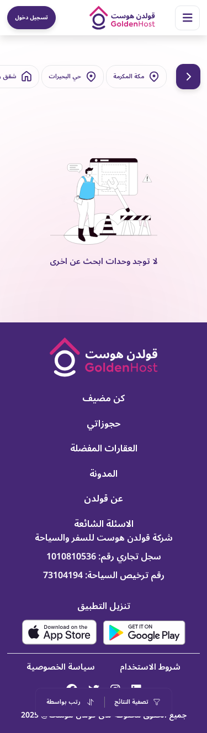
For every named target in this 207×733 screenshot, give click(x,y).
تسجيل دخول (31, 17)
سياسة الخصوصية (60, 667)
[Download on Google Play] (144, 632)
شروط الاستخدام (150, 667)
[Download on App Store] (59, 632)
